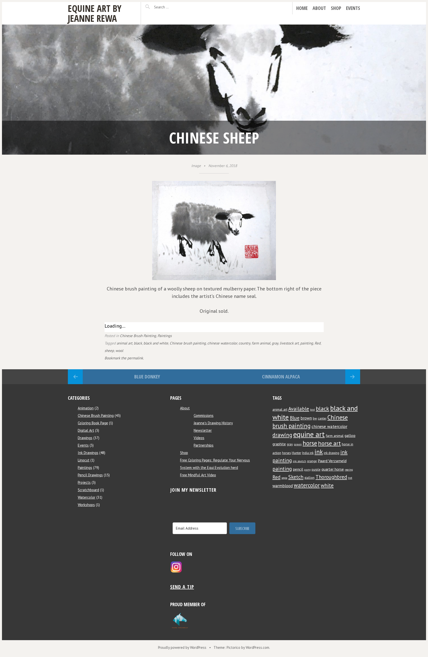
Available (298, 408)
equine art (309, 434)
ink (319, 452)
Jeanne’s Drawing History (213, 423)
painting (306, 343)
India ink (308, 453)
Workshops (86, 504)
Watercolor (86, 497)
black (138, 343)
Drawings (85, 437)
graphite (279, 444)
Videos (199, 437)
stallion (309, 478)
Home (302, 8)
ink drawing (331, 453)
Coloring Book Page (93, 423)
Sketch (295, 477)
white (327, 485)
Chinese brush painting (188, 343)
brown (306, 418)
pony (307, 469)
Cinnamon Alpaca (281, 376)
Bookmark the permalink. (124, 358)
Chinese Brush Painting (138, 335)
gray (275, 343)
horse (310, 443)
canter (322, 418)
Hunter (296, 453)
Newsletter (203, 430)
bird (312, 409)
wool (119, 350)
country (244, 343)
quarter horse (332, 469)
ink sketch (299, 461)
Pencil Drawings (90, 475)
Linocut (83, 460)
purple (316, 469)
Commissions (204, 415)
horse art (329, 443)
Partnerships (204, 445)
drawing (282, 434)
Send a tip (182, 586)
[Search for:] (173, 7)
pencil (298, 469)
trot (350, 478)
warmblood (282, 485)
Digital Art (86, 430)
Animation (86, 408)
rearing (349, 469)
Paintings (165, 335)
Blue (294, 417)
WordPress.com (257, 647)
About (319, 8)
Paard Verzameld (332, 460)
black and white (155, 343)
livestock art (289, 343)
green (298, 444)
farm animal (261, 343)
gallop (350, 435)
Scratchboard (88, 489)
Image (196, 165)
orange (312, 461)
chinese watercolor (222, 343)
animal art (124, 343)
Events (353, 8)
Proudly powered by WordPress (182, 647)
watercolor (307, 485)
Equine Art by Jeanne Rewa (94, 13)
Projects (84, 482)
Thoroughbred (331, 477)
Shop (336, 8)
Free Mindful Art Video (198, 475)
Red (318, 343)
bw (315, 418)
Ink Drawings (88, 452)
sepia (284, 478)
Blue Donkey (147, 376)
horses (286, 453)
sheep (109, 350)
